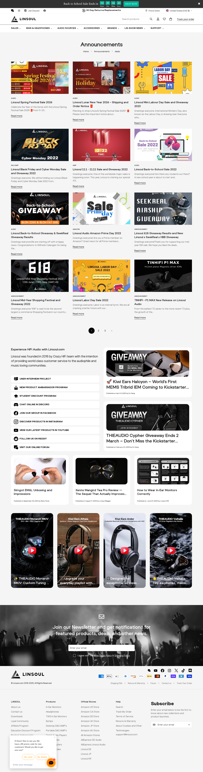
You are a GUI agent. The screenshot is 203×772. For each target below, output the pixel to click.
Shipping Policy (122, 655)
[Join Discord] (190, 670)
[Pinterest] (12, 10)
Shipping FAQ (116, 683)
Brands (112, 28)
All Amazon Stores (90, 735)
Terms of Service (124, 716)
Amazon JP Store (90, 725)
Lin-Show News (134, 28)
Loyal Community (20, 721)
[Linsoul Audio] (23, 19)
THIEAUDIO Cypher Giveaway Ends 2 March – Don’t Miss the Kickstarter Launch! (142, 441)
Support (156, 28)
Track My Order (124, 711)
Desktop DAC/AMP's (56, 725)
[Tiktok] (183, 670)
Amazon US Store (90, 706)
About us (15, 706)
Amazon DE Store (90, 716)
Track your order (185, 19)
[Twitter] (176, 670)
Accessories (92, 28)
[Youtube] (155, 670)
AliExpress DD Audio (91, 739)
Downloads (17, 716)
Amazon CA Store (90, 711)
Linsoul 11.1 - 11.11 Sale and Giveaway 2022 (100, 169)
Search (119, 706)
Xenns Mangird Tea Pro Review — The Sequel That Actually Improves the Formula (100, 493)
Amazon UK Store (90, 721)
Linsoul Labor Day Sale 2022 (90, 300)
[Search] (151, 19)
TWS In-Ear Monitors (56, 716)
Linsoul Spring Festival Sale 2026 (31, 102)
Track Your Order (184, 683)
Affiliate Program (19, 725)
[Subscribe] (189, 724)
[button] (171, 19)
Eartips (49, 721)
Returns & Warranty (126, 721)
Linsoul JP (86, 753)
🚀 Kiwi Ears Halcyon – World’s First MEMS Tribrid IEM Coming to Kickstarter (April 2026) (146, 387)
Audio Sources (66, 28)
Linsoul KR (86, 758)
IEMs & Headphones (38, 28)
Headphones (52, 711)
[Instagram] (19, 11)
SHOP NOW (131, 4)
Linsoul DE (86, 749)
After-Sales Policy (103, 655)
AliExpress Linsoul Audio (93, 744)
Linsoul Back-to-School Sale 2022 (155, 169)
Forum (153, 683)
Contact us (16, 711)
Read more (16, 115)
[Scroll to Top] (197, 757)
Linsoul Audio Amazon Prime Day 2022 (97, 233)
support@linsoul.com (126, 734)
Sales (14, 28)
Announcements (102, 51)
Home (86, 51)
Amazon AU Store (90, 730)
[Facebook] (45, 11)
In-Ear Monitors (53, 706)
